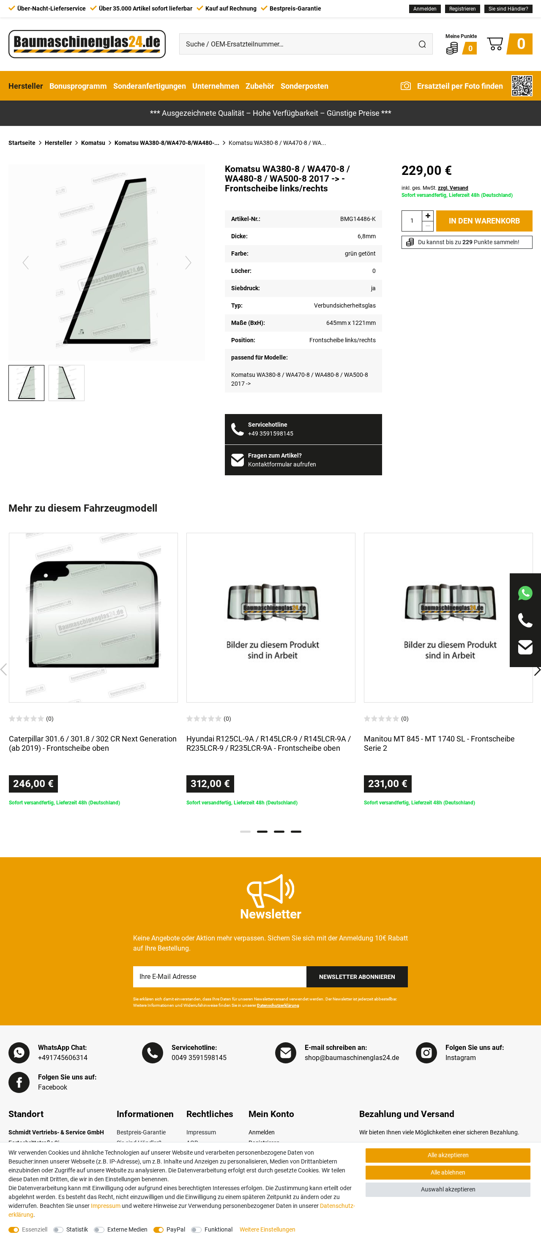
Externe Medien (127, 1229)
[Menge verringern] (428, 226)
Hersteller (25, 85)
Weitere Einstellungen (267, 1229)
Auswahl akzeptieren (448, 1189)
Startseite (22, 142)
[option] (93, 670)
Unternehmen (215, 85)
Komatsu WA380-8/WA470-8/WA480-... (167, 142)
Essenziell (34, 1229)
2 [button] (262, 832)
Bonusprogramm (78, 85)
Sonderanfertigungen (149, 85)
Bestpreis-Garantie (141, 1132)
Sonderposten (304, 85)
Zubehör (260, 85)
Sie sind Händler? (508, 9)
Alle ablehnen (448, 1172)
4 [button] (296, 832)
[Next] (188, 262)
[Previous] (25, 262)
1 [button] (245, 832)
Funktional (218, 1229)
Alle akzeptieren (448, 1155)
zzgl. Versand (453, 188)
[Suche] (422, 44)
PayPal (176, 1229)
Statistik (77, 1229)
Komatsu (93, 142)
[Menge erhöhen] (428, 215)
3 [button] (279, 832)
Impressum (201, 1132)
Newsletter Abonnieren (357, 976)
